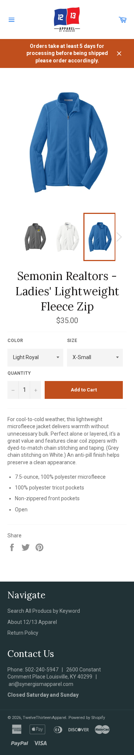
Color (15, 340)
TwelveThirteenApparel (44, 717)
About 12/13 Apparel (32, 622)
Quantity (19, 373)
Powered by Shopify (86, 717)
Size (72, 340)
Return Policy (22, 633)
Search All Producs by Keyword (43, 611)
